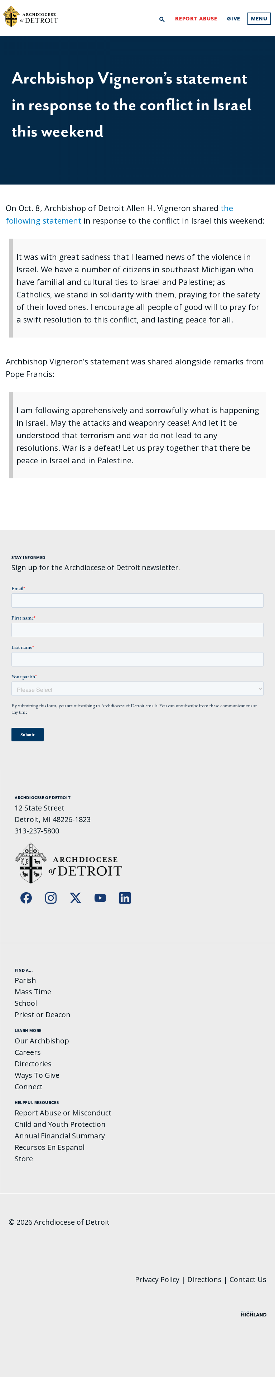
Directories (33, 1063)
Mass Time (33, 991)
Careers (28, 1052)
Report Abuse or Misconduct (63, 1113)
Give (233, 18)
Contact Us (248, 1279)
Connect (29, 1086)
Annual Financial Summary (60, 1136)
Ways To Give (37, 1075)
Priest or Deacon (43, 1014)
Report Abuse (196, 18)
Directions (204, 1279)
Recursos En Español (50, 1147)
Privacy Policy (157, 1279)
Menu (259, 18)
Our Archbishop (42, 1041)
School (26, 1003)
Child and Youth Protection (60, 1124)
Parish (25, 980)
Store (24, 1158)
